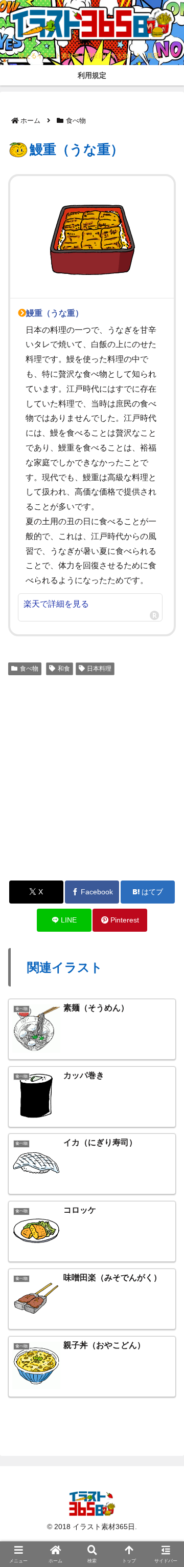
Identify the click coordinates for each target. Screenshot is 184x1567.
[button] (162, 1336)
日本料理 (99, 668)
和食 (64, 668)
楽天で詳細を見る (56, 603)
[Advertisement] (92, 776)
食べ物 (29, 668)
